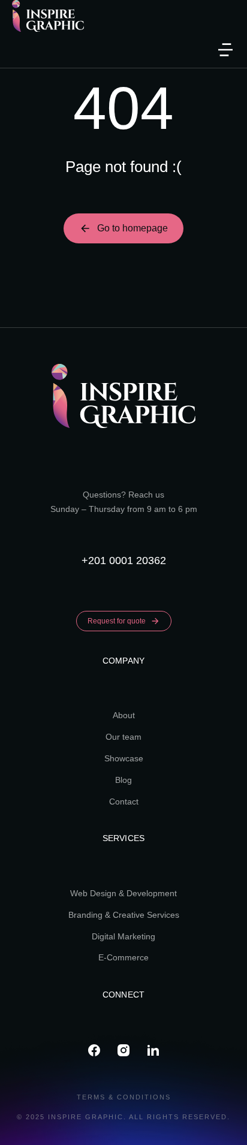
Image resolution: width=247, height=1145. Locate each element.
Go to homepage (132, 228)
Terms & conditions (124, 1097)
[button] (225, 50)
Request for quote (117, 621)
